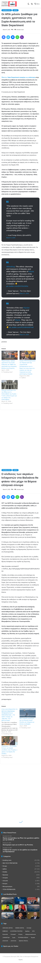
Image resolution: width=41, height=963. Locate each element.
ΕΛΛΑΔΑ (29, 928)
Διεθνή (15, 10)
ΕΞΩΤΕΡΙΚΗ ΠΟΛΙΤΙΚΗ (16, 931)
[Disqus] (20, 436)
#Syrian (26, 308)
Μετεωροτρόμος (7, 886)
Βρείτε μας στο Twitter (10, 946)
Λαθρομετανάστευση (30, 934)
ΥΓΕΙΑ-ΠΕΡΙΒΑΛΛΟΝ (9, 889)
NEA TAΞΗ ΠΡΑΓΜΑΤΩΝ (10, 863)
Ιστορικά (5, 877)
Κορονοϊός (5, 934)
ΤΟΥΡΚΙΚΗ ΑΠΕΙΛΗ (23, 937)
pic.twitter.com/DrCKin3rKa (17, 286)
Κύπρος (5, 883)
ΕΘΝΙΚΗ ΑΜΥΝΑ (19, 928)
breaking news (6, 10)
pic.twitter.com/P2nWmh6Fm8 (21, 327)
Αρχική (20, 959)
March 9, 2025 (10, 237)
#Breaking (10, 267)
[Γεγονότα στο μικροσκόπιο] (9, 3)
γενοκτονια (13, 940)
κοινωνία (5, 880)
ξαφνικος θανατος (23, 940)
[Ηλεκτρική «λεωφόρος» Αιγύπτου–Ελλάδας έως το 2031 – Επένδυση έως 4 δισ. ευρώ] (20, 900)
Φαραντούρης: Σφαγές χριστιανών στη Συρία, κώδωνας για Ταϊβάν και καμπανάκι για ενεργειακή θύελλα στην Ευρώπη (9, 364)
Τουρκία (33, 937)
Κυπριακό (13, 934)
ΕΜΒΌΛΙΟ (5, 931)
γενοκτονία (5, 940)
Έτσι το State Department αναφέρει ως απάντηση (18, 77)
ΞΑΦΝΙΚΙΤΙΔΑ (6, 937)
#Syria (31, 271)
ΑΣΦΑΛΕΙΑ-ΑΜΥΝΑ (7, 928)
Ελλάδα (5, 872)
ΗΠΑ (33, 931)
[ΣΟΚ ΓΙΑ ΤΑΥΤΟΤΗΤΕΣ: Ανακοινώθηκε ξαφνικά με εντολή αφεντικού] (33, 900)
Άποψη (5, 866)
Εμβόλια (27, 931)
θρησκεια (5, 875)
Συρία (13, 937)
